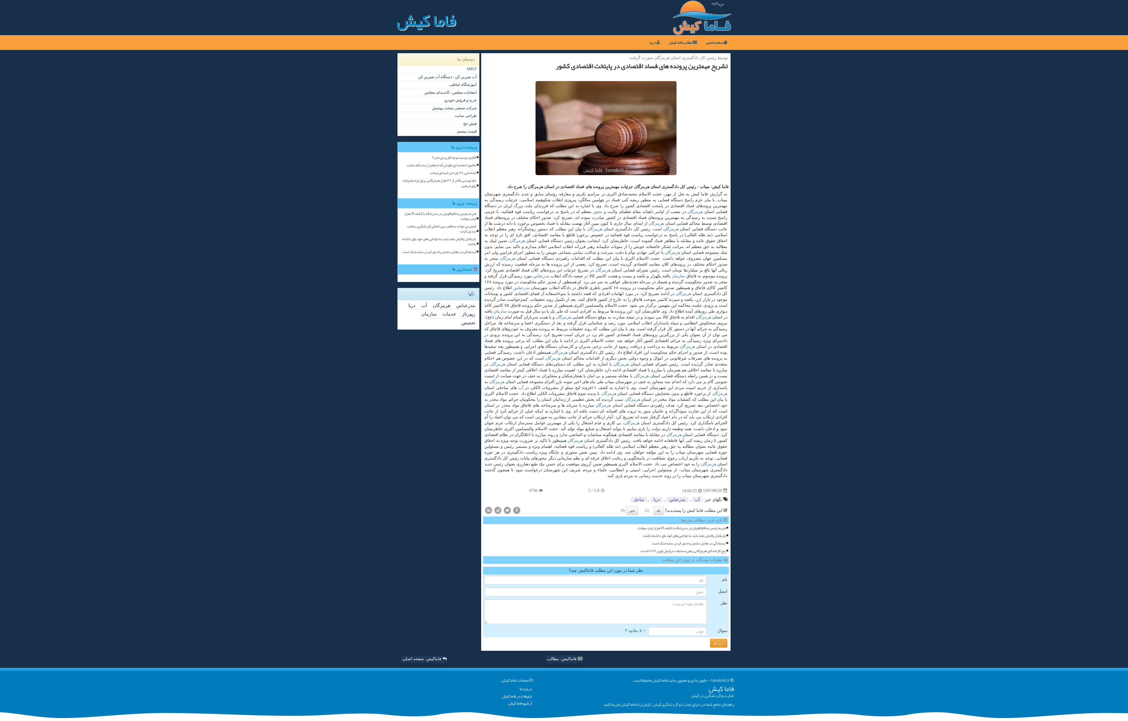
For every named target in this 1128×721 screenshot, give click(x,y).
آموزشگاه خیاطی (463, 84)
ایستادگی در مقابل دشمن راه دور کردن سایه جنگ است (689, 543)
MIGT (472, 69)
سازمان (678, 276)
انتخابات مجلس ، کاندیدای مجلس (450, 92)
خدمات (449, 313)
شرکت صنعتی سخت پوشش (454, 108)
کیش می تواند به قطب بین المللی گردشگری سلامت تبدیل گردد (441, 229)
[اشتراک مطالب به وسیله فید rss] (488, 510)
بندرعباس (541, 276)
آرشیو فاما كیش (520, 703)
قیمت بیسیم (467, 131)
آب (520, 387)
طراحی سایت (466, 115)
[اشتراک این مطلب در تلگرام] (498, 510)
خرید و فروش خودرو (461, 100)
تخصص (468, 322)
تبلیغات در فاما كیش (517, 696)
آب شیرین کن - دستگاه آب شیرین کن (447, 77)
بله (658, 511)
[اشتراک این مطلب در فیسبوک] (517, 510)
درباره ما (526, 689)
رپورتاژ (468, 313)
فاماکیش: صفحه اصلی (422, 659)
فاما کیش (426, 20)
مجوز (597, 211)
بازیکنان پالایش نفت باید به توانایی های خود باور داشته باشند (684, 535)
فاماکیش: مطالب (562, 659)
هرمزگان (695, 211)
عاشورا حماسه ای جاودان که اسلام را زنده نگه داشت (441, 165)
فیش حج (470, 123)
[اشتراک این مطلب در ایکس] (507, 510)
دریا (653, 42)
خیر (632, 511)
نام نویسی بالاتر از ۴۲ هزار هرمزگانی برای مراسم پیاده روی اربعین (439, 183)
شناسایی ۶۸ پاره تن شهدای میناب (453, 173)
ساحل (639, 499)
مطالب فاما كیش (681, 42)
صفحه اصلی (715, 42)
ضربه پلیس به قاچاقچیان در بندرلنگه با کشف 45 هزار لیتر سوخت (682, 528)
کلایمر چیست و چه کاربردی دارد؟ (454, 157)
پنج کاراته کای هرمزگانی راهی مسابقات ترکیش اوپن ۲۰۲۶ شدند (683, 551)
